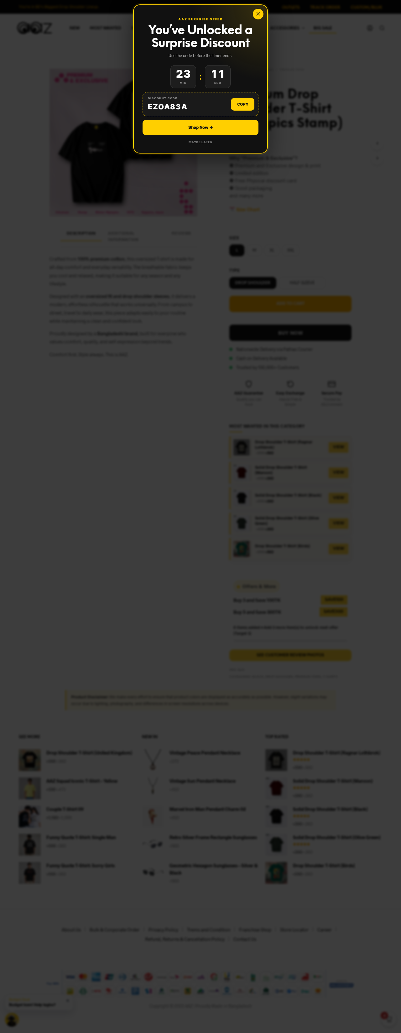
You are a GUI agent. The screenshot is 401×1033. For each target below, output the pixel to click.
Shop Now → (200, 127)
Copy (242, 104)
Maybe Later (201, 142)
